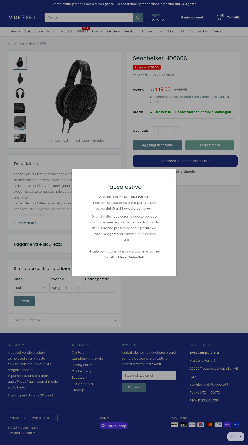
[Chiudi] (168, 177)
